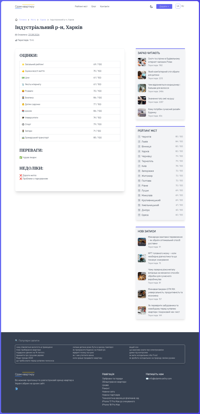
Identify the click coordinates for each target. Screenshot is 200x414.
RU (182, 6)
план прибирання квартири (28, 350)
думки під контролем (138, 352)
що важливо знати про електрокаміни (146, 350)
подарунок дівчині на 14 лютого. (30, 352)
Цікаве (105, 385)
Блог (94, 6)
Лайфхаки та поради (112, 378)
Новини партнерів (111, 395)
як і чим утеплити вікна (83, 355)
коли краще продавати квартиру (87, 358)
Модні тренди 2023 (24, 358)
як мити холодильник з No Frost (143, 355)
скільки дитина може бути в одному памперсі (93, 347)
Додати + (164, 6)
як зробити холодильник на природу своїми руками (152, 358)
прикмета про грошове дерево (30, 355)
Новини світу (108, 391)
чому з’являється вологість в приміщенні (34, 347)
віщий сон (133, 347)
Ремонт (106, 388)
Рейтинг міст (81, 6)
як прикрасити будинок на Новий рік (89, 350)
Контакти (104, 6)
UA (178, 6)
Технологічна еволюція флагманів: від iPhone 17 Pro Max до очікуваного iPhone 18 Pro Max (120, 401)
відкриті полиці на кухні (83, 352)
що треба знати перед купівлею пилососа (35, 361)
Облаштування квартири (114, 382)
